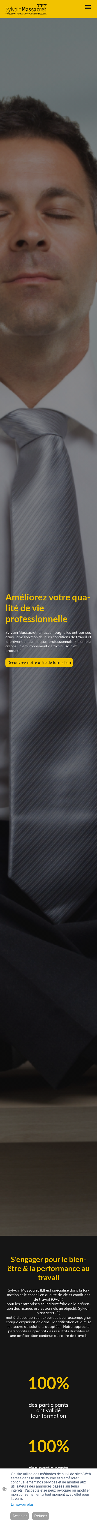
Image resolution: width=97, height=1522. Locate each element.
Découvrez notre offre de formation (39, 662)
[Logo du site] (26, 9)
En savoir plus (22, 1504)
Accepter (19, 1516)
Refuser (40, 1516)
